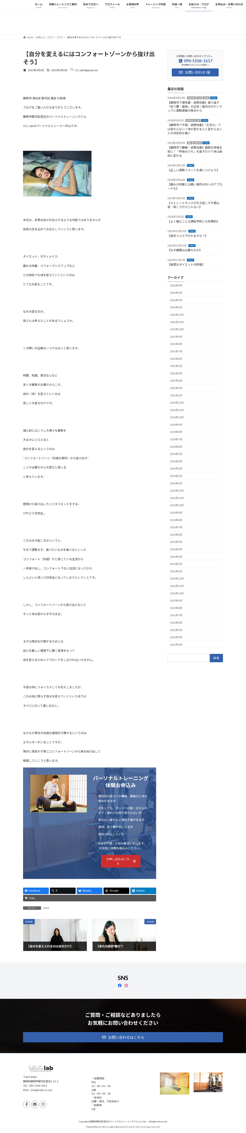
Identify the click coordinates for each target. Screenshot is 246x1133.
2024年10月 (177, 417)
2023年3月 (176, 556)
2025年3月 (176, 380)
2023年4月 (176, 549)
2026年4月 (176, 285)
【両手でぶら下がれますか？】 (187, 235)
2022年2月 (176, 644)
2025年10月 (177, 329)
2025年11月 (177, 321)
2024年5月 (176, 453)
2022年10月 (177, 593)
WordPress (103, 1126)
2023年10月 (177, 505)
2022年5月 (176, 629)
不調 (199, 98)
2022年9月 (176, 600)
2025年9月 (176, 336)
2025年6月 (176, 358)
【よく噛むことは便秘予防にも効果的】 (193, 221)
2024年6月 (176, 446)
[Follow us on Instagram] (43, 1104)
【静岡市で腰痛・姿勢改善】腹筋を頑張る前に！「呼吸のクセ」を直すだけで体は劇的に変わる (194, 151)
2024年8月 (176, 431)
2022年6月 (176, 622)
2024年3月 (176, 468)
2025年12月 (177, 314)
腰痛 (189, 143)
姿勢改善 (191, 98)
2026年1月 (176, 307)
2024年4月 (176, 461)
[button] (121, 861)
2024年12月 (177, 402)
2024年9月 (176, 424)
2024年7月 (176, 439)
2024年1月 (176, 483)
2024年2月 (176, 475)
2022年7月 (176, 615)
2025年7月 (176, 351)
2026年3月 (176, 292)
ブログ (46, 908)
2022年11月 (177, 585)
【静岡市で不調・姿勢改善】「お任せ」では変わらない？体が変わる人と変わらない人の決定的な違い (194, 129)
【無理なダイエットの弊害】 (186, 264)
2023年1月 (176, 571)
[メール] (34, 1104)
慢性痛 (206, 98)
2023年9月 (176, 512)
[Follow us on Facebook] (26, 1104)
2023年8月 (176, 519)
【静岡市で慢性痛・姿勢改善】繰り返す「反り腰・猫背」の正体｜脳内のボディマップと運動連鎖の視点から (194, 106)
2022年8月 (176, 607)
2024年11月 (177, 409)
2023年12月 (177, 490)
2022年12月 (177, 578)
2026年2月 (176, 299)
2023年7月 (176, 527)
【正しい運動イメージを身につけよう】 (193, 170)
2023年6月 (176, 534)
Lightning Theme (122, 1126)
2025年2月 (176, 388)
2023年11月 (177, 497)
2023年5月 (176, 541)
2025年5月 (176, 365)
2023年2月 (176, 563)
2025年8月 (176, 343)
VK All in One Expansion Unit (146, 1126)
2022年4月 (176, 637)
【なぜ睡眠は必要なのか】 (184, 250)
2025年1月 (176, 395)
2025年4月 (176, 373)
